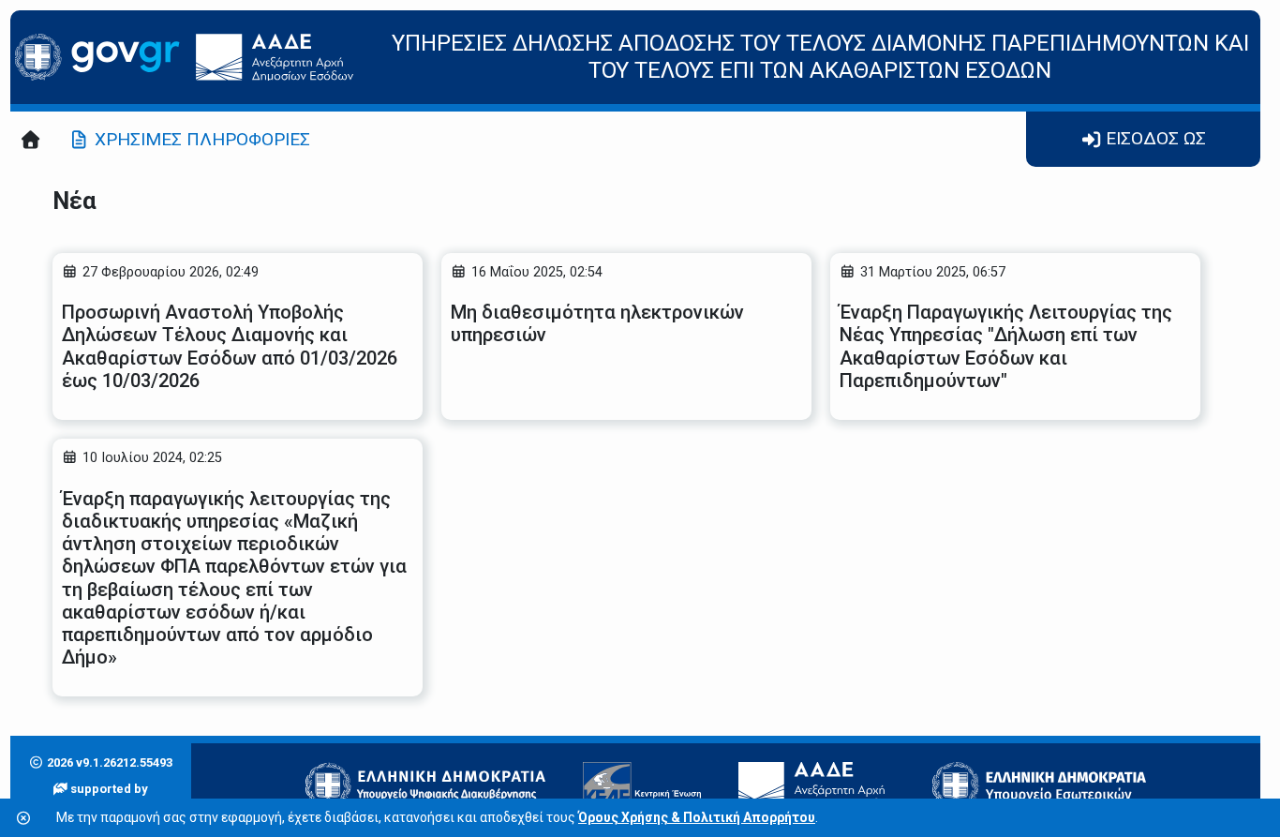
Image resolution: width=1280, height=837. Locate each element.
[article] (237, 336)
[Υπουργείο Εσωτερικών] (1038, 785)
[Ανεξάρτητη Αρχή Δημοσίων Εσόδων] (817, 785)
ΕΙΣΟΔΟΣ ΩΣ (1156, 138)
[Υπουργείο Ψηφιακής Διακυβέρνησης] (425, 785)
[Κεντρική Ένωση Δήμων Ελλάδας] (642, 785)
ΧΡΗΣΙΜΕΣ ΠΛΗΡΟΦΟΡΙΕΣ (202, 139)
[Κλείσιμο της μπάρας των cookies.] (23, 819)
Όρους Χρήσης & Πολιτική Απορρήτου (696, 817)
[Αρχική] (31, 139)
